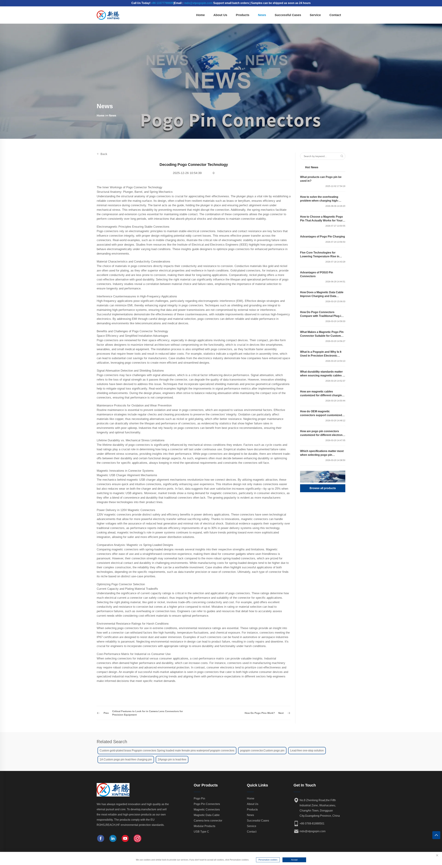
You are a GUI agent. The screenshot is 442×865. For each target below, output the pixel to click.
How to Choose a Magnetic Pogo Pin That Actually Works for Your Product (321, 218)
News (262, 15)
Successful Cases (288, 15)
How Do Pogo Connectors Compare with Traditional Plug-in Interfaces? (321, 314)
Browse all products (323, 488)
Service (315, 15)
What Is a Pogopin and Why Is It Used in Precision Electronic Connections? (320, 354)
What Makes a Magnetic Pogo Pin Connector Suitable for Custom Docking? (322, 334)
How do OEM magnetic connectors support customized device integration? (321, 413)
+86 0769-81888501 (312, 823)
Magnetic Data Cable (207, 815)
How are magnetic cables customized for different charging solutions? (322, 393)
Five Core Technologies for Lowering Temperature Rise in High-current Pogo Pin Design (319, 254)
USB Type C (201, 831)
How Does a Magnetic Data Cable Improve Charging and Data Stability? (321, 294)
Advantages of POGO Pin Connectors (316, 274)
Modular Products (204, 826)
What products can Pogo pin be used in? (321, 179)
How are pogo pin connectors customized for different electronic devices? (322, 433)
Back (103, 154)
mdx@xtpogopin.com (198, 3)
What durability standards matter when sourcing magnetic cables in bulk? (322, 373)
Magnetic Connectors (207, 809)
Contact (335, 15)
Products (242, 15)
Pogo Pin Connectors (207, 804)
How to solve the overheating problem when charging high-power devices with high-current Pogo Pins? (321, 199)
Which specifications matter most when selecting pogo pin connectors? (322, 453)
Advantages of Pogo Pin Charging (322, 236)
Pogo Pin (199, 798)
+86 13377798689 (162, 3)
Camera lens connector (208, 820)
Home (200, 15)
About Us (220, 15)
